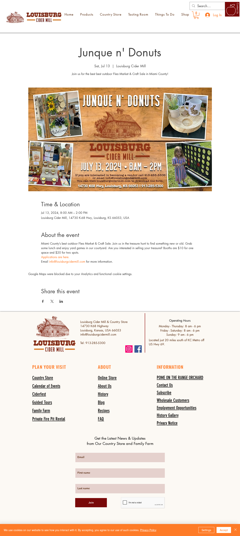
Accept (224, 530)
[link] (196, 15)
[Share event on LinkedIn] (61, 301)
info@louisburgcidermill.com (98, 334)
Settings (206, 530)
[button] (164, 392)
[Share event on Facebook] (43, 301)
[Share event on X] (52, 301)
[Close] (235, 530)
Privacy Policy (148, 530)
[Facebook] (138, 349)
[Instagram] (129, 349)
